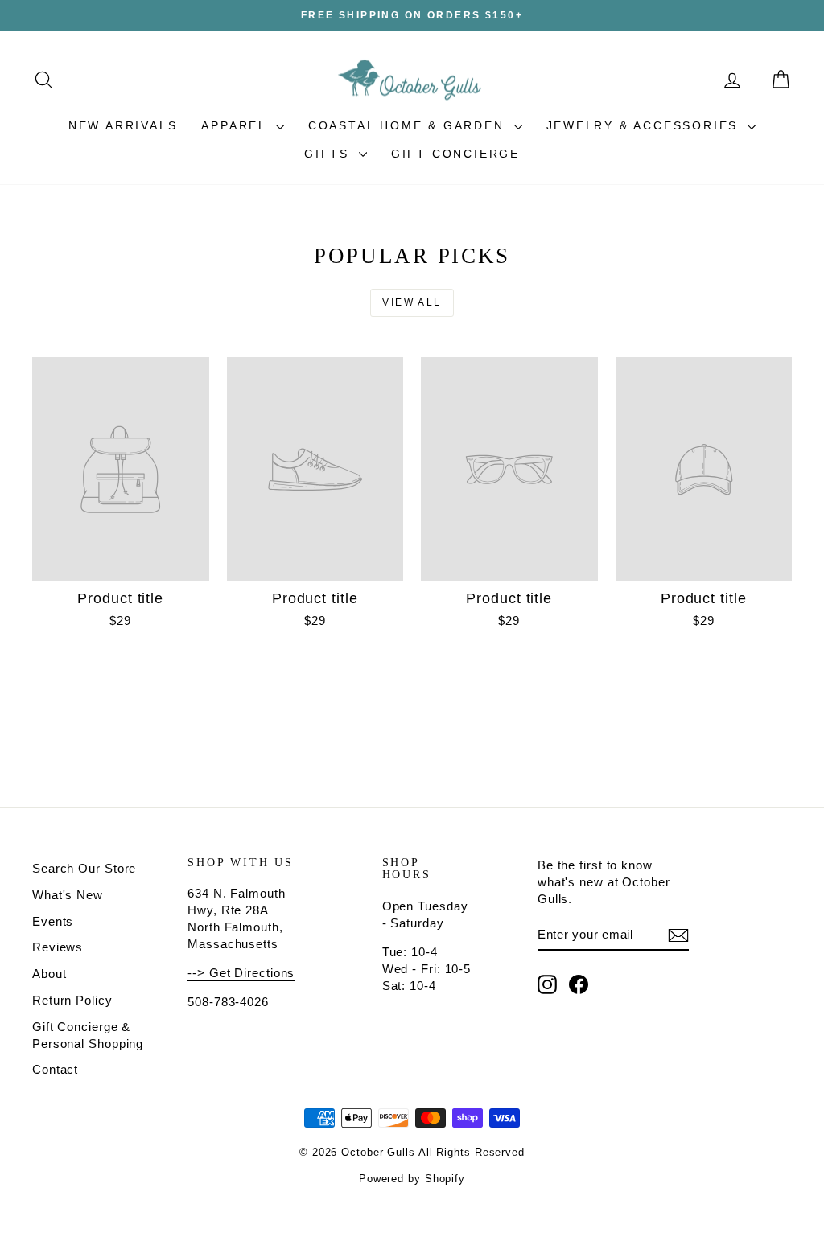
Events (52, 921)
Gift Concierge (455, 153)
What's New (67, 895)
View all (411, 302)
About (49, 973)
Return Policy (72, 1000)
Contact (55, 1069)
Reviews (57, 947)
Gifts (329, 153)
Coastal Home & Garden (409, 125)
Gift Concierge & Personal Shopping (87, 1035)
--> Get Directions (241, 973)
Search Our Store (84, 868)
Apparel (236, 125)
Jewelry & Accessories (645, 125)
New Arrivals (123, 125)
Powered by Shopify (412, 1179)
